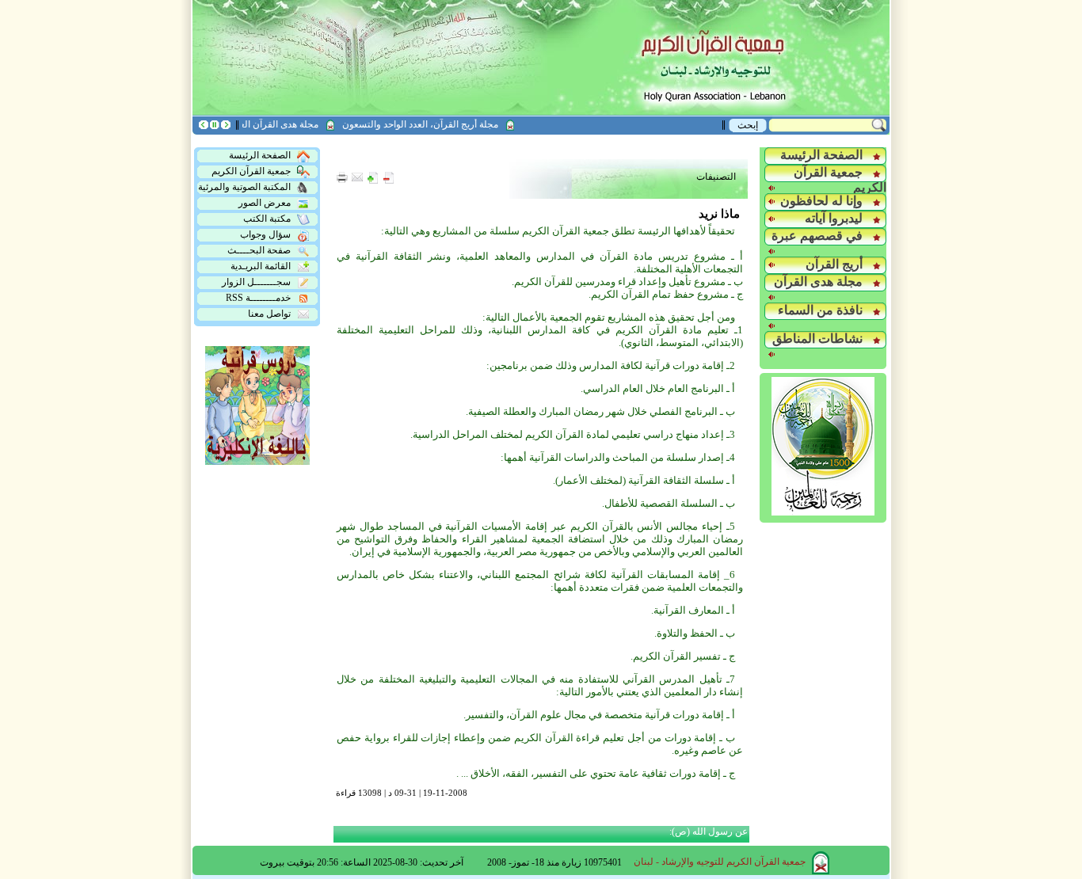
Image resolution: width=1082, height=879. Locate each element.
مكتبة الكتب (267, 218)
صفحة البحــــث (259, 250)
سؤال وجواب (265, 234)
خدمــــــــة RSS (258, 297)
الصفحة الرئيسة (260, 155)
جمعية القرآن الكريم (251, 171)
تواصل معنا (269, 313)
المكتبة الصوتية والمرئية (244, 186)
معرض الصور (264, 202)
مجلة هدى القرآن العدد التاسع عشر (262, 124)
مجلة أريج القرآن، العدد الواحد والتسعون (432, 124)
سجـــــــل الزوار (256, 281)
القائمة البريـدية (260, 266)
